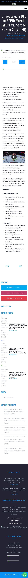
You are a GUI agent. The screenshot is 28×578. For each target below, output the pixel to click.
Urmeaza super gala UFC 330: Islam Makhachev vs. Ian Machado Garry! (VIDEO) (17, 375)
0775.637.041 (15, 521)
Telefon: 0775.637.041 (6, 1)
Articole (17, 33)
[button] (24, 574)
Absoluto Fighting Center (15, 518)
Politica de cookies (14, 545)
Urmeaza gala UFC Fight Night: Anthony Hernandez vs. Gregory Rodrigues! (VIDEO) (18, 326)
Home (9, 33)
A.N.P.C (14, 550)
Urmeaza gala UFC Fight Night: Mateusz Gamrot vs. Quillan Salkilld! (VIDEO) (14, 451)
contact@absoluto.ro (18, 1)
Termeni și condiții (14, 543)
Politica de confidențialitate (14, 548)
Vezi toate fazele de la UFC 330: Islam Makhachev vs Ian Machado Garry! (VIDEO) (17, 351)
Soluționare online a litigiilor (14, 552)
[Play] (14, 157)
